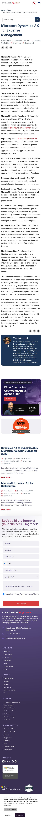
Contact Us (7, 660)
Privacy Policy (19, 594)
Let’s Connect (21, 604)
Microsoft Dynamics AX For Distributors (17, 484)
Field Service (8, 749)
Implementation (9, 678)
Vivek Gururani (6, 40)
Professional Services (11, 711)
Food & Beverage (9, 717)
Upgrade (6, 681)
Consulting (7, 687)
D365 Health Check (10, 690)
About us (7, 651)
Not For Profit (8, 719)
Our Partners (8, 657)
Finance (6, 734)
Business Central (9, 732)
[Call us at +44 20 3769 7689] (34, 3)
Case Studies (8, 654)
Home (3, 10)
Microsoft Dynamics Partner (19, 128)
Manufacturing (8, 705)
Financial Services (9, 708)
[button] (5, 563)
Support (6, 684)
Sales (5, 743)
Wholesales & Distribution (12, 702)
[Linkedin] (3, 761)
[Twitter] (10, 761)
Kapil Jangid (8, 459)
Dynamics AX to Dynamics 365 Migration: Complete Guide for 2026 (19, 451)
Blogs (5, 663)
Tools (5, 669)
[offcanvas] (39, 3)
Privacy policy (8, 666)
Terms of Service (33, 594)
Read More (6, 477)
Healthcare (7, 714)
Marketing (7, 740)
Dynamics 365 (8, 729)
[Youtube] (7, 761)
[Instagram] (16, 761)
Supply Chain (8, 737)
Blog (9, 10)
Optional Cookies (10, 809)
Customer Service (9, 746)
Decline (7, 815)
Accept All (20, 815)
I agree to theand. (22, 595)
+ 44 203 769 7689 (13, 634)
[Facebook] (13, 761)
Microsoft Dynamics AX (27, 139)
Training (6, 693)
